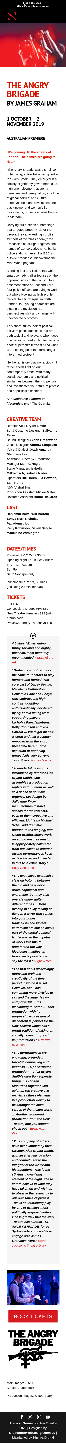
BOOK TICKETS (33, 1316)
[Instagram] (39, 1417)
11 (48, 1301)
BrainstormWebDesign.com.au (32, 1433)
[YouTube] (47, 1417)
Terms (28, 1423)
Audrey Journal (41, 760)
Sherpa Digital (43, 1437)
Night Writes (43, 961)
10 (45, 1301)
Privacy (15, 1423)
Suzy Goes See (23, 868)
